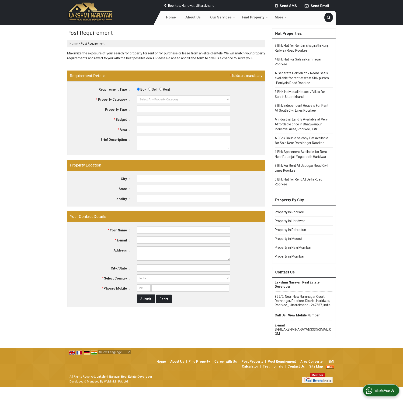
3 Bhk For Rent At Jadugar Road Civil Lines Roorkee (301, 168)
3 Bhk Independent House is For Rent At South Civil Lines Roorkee (301, 108)
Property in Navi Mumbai (293, 247)
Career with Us (225, 361)
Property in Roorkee (289, 212)
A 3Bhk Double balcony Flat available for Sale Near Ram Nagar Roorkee (301, 140)
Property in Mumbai (289, 256)
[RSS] (330, 366)
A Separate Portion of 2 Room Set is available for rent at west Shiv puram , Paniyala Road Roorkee (302, 78)
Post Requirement (282, 361)
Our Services (221, 17)
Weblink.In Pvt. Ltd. (116, 381)
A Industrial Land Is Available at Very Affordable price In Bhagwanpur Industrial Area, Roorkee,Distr (301, 124)
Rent (166, 89)
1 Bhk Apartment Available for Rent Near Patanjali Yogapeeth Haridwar (301, 154)
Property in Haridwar (290, 221)
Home (171, 17)
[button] (304, 315)
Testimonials (273, 366)
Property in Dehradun (290, 230)
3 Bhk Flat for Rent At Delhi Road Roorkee (298, 181)
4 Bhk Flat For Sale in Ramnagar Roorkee (298, 61)
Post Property (252, 361)
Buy (143, 89)
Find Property (253, 17)
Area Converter (312, 361)
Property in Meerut (288, 239)
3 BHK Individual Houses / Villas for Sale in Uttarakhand (300, 94)
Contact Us (296, 366)
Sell (154, 89)
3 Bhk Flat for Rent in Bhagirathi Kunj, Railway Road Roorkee (302, 48)
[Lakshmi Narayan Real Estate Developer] (90, 12)
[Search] (328, 17)
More (279, 17)
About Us (193, 17)
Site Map (316, 366)
